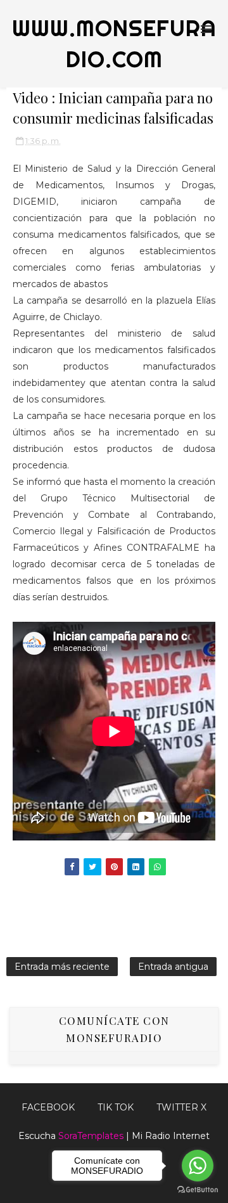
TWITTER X (181, 1107)
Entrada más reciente (62, 966)
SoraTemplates (91, 1136)
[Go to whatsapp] (197, 1165)
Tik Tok (116, 1107)
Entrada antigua (173, 966)
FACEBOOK (48, 1107)
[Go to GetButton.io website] (197, 1190)
